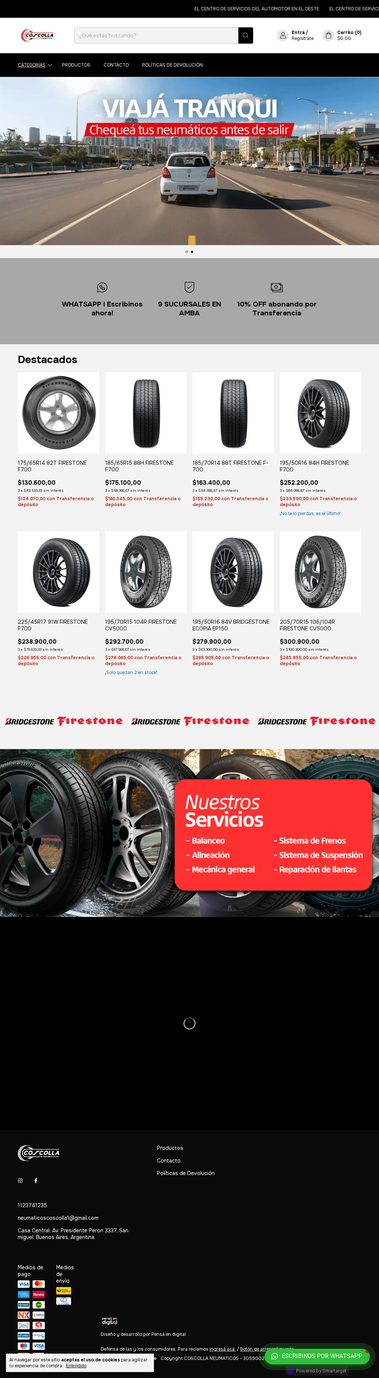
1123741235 (32, 1205)
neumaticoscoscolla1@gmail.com (58, 1218)
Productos (76, 65)
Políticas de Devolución (172, 65)
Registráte (302, 38)
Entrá (298, 32)
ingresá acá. (222, 1349)
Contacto (116, 65)
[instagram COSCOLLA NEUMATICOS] (20, 1181)
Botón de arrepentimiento (267, 1349)
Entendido (76, 1365)
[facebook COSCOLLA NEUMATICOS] (35, 1181)
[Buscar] (245, 35)
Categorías (32, 65)
